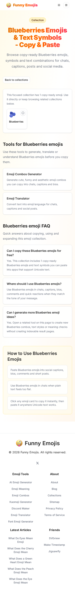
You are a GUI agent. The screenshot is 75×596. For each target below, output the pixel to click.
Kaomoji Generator (20, 501)
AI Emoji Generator (20, 482)
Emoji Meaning (20, 488)
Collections (54, 495)
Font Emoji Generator (20, 521)
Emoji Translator (20, 514)
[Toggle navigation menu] (66, 5)
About (54, 482)
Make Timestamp (54, 544)
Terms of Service (54, 514)
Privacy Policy (54, 508)
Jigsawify (54, 551)
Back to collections (16, 79)
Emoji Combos (20, 495)
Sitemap (55, 501)
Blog (54, 488)
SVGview (54, 538)
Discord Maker (20, 508)
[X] (37, 463)
